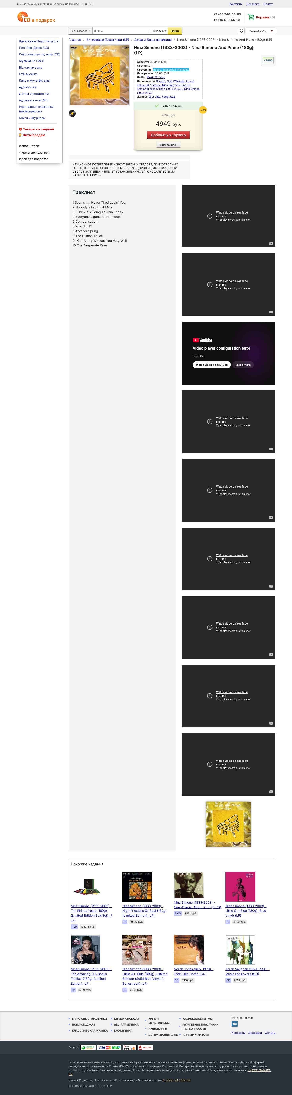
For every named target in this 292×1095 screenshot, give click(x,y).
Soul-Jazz (154, 96)
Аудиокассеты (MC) (34, 100)
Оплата (268, 4)
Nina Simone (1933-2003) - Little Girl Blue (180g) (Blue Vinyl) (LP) (246, 910)
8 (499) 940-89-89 (176, 1080)
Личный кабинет (260, 31)
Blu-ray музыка (30, 67)
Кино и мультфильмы (34, 80)
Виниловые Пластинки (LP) (39, 41)
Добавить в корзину (168, 135)
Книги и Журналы (32, 118)
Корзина (265, 17)
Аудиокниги (27, 87)
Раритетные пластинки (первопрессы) (36, 109)
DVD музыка (28, 74)
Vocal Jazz (168, 96)
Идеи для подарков (33, 159)
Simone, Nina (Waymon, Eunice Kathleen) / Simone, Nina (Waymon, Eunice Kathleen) (165, 84)
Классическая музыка (90, 1030)
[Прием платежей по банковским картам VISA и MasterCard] (109, 1047)
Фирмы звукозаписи (34, 152)
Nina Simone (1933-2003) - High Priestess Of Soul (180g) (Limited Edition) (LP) (144, 910)
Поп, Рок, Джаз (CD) (34, 48)
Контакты (236, 4)
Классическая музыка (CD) (39, 54)
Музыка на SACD (31, 61)
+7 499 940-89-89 (227, 14)
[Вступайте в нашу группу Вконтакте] (235, 1024)
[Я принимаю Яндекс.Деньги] (130, 1047)
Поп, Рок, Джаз (83, 1024)
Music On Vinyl (156, 77)
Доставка (252, 4)
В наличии (159, 30)
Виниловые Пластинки (89, 1018)
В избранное (168, 144)
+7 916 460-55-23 (226, 20)
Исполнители (29, 146)
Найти (175, 31)
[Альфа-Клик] (145, 1047)
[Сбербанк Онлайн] (88, 1047)
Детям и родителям (34, 94)
